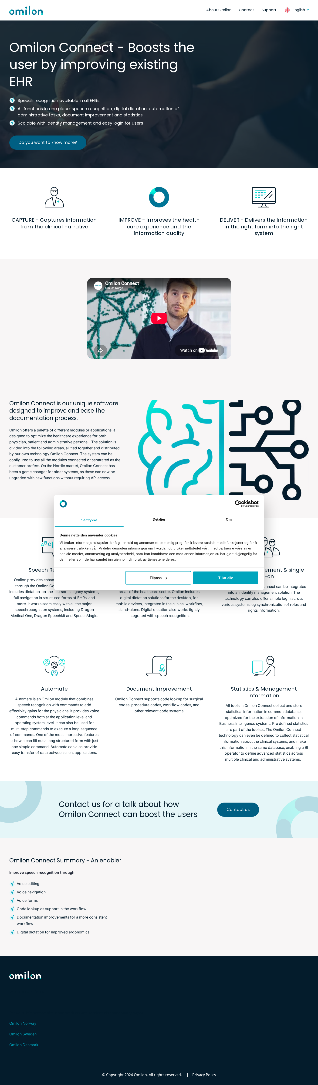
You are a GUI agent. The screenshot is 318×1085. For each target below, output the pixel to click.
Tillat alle (225, 578)
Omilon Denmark (23, 1044)
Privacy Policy (204, 1074)
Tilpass (156, 578)
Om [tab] (229, 519)
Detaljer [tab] (159, 519)
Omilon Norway (22, 1023)
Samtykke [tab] (89, 520)
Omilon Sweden (23, 1034)
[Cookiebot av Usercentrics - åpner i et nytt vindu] (238, 503)
